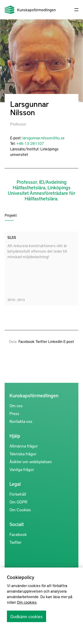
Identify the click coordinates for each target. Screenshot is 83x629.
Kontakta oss (20, 421)
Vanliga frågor (21, 469)
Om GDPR (18, 502)
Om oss (16, 405)
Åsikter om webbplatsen (30, 461)
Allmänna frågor (23, 446)
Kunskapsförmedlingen (36, 9)
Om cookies (27, 602)
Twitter (41, 341)
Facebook (26, 341)
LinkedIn (55, 341)
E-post (68, 341)
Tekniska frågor (23, 453)
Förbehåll (17, 494)
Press (14, 413)
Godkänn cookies (26, 616)
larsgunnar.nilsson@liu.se (43, 137)
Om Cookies (20, 509)
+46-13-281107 (30, 143)
